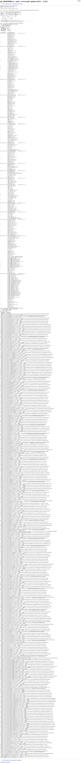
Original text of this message (5, 762)
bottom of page (8, 3)
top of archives (14, 3)
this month (20, 3)
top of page (8, 760)
